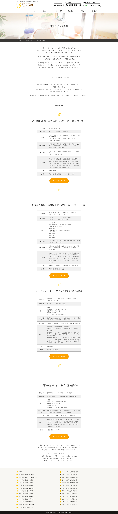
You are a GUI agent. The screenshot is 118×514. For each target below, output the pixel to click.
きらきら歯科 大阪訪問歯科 (69, 480)
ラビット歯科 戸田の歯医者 (26, 485)
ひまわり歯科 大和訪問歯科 (26, 496)
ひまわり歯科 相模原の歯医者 (27, 474)
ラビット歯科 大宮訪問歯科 (69, 491)
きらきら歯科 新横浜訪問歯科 (70, 472)
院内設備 (70, 11)
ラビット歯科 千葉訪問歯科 (26, 507)
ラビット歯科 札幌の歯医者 (26, 491)
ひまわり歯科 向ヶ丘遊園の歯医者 (28, 477)
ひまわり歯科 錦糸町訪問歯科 (27, 499)
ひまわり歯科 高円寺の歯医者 (27, 480)
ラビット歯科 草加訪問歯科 (69, 493)
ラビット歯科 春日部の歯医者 (26, 488)
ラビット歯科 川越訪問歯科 (69, 502)
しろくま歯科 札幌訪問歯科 (69, 485)
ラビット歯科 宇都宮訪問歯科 (70, 499)
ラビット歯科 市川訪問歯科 (69, 504)
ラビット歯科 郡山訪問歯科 (69, 496)
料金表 (82, 11)
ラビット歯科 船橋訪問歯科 (26, 502)
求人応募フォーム (59, 180)
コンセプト (34, 11)
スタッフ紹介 (58, 11)
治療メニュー (46, 11)
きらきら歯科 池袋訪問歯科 (69, 488)
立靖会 (20, 472)
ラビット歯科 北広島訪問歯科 (26, 504)
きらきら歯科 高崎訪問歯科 (69, 474)
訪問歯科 (94, 11)
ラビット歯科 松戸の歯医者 (26, 483)
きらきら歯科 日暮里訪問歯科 (70, 477)
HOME (22, 11)
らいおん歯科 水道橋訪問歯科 (70, 483)
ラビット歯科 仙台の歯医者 (26, 493)
